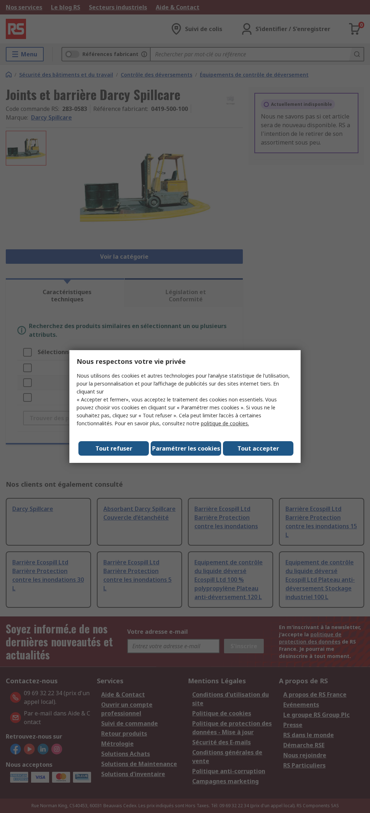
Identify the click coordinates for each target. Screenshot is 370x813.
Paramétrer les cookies (186, 448)
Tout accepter (258, 448)
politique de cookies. (225, 423)
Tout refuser (113, 448)
